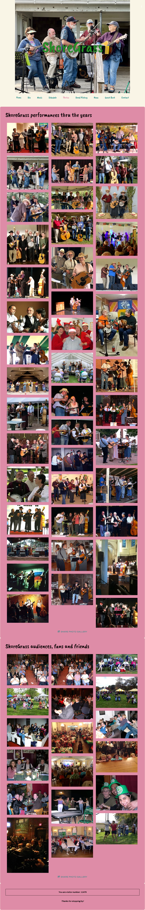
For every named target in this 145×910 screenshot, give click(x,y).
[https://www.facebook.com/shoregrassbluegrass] (141, 7)
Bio (29, 97)
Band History (81, 97)
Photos (66, 97)
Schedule (52, 97)
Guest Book (110, 97)
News (96, 97)
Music (39, 97)
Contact (125, 97)
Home (18, 97)
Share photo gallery (74, 632)
